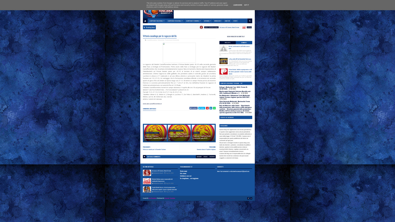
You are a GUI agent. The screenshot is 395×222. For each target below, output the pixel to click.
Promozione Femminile (172, 40)
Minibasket (217, 21)
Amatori (227, 21)
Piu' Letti (227, 42)
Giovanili (207, 21)
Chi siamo (183, 173)
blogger (199, 156)
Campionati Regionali (174, 21)
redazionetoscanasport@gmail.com (239, 171)
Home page (183, 171)
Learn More (237, 5)
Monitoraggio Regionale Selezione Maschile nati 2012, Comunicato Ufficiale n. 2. (234, 92)
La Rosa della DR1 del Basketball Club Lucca (240, 59)
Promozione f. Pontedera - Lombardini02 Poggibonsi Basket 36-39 (156, 137)
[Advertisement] (180, 117)
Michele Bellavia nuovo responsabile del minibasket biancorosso (245, 27)
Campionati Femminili (192, 21)
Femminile (161, 40)
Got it (246, 5)
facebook (212, 156)
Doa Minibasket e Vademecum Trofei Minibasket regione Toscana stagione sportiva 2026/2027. (234, 96)
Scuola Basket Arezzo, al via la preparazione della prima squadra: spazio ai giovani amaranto (164, 188)
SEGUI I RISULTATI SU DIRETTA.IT (236, 36)
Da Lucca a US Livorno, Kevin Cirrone (202, 27)
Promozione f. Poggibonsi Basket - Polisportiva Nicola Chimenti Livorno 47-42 (179, 136)
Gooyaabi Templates (169, 198)
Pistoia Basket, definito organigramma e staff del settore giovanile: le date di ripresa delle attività (240, 71)
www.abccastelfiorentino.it (152, 104)
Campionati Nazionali (156, 21)
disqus (205, 156)
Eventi (235, 21)
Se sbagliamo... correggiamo (189, 178)
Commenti (244, 42)
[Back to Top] (251, 198)
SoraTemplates (152, 198)
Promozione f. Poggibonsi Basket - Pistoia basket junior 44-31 (202, 137)
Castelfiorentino (152, 40)
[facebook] (248, 198)
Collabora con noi (185, 176)
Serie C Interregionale (184, 27)
